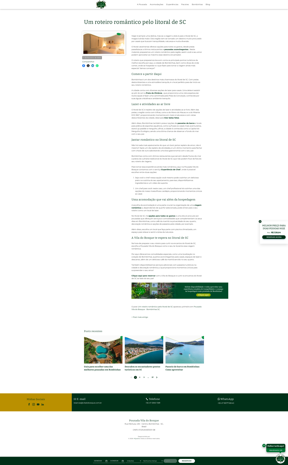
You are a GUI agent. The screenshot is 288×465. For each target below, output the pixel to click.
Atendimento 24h (275, 450)
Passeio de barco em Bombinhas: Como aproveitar (182, 368)
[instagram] (34, 404)
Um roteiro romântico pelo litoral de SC (155, 307)
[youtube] (38, 404)
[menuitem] (142, 4)
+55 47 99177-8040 (226, 403)
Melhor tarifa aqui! (275, 446)
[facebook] (29, 404)
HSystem (137, 438)
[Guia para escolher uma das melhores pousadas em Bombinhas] (103, 349)
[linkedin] (43, 404)
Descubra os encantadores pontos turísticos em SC (142, 368)
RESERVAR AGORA (274, 237)
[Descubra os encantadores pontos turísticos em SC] (144, 349)
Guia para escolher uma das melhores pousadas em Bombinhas (102, 368)
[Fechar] (260, 221)
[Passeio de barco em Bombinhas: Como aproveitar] (184, 349)
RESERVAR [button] (186, 461)
